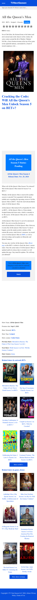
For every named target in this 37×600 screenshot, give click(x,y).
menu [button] (3, 3)
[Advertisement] (18, 130)
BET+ (14, 330)
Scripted (12, 334)
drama (13, 354)
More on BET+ (18, 464)
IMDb (23, 235)
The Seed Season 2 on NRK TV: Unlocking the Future (10, 569)
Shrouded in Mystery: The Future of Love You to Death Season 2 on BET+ (10, 388)
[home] (18, 3)
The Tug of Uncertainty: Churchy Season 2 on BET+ (27, 390)
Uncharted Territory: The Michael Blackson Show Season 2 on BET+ (26, 457)
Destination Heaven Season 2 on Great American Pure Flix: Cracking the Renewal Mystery (27, 533)
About (28, 593)
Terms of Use (21, 595)
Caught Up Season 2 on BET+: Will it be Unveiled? (27, 424)
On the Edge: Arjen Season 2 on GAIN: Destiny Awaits (27, 569)
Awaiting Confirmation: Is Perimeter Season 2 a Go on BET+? (10, 422)
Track (18, 274)
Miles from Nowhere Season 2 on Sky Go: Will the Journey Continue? (27, 496)
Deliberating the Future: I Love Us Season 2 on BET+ (10, 457)
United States (15, 338)
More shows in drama (18, 577)
